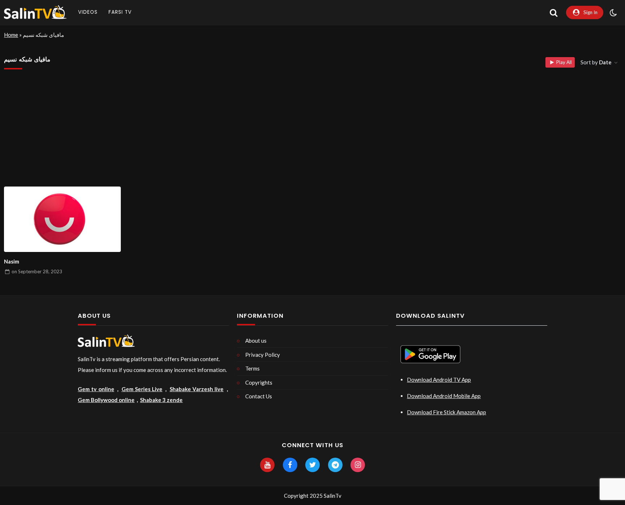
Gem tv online (96, 389)
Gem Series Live (142, 389)
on (37, 271)
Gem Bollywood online (106, 400)
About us (256, 340)
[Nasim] (62, 219)
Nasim (11, 261)
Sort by (596, 62)
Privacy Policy (262, 354)
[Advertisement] (312, 132)
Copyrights (258, 382)
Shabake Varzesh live (197, 389)
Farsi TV (120, 12)
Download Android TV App (439, 379)
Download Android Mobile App (444, 396)
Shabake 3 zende (161, 400)
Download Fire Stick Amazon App (446, 412)
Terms (252, 368)
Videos (88, 12)
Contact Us (258, 396)
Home (11, 34)
